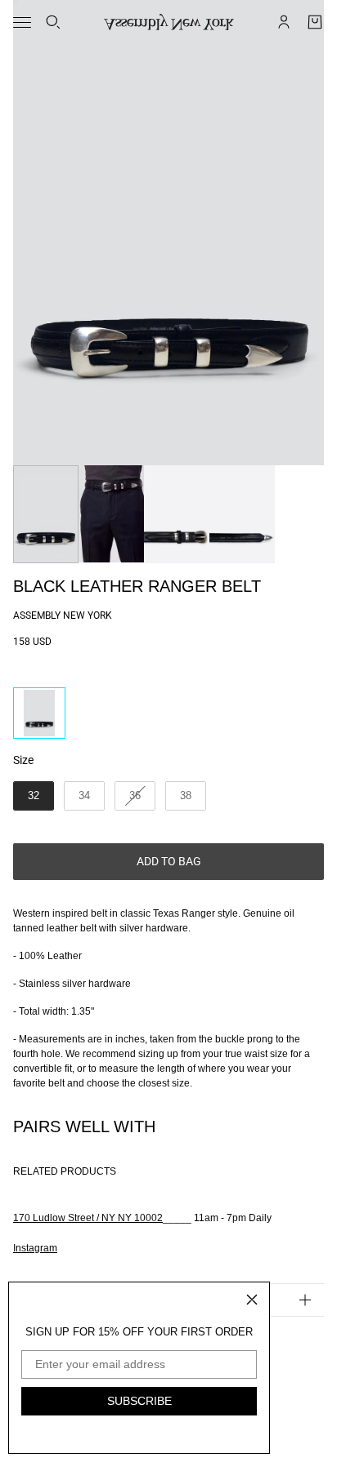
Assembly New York (62, 615)
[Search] (53, 22)
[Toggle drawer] (22, 22)
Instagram (35, 1248)
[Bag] (315, 22)
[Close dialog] (251, 1299)
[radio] (39, 713)
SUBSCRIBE (139, 1400)
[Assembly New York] (169, 22)
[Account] (284, 22)
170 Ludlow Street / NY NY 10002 (88, 1218)
